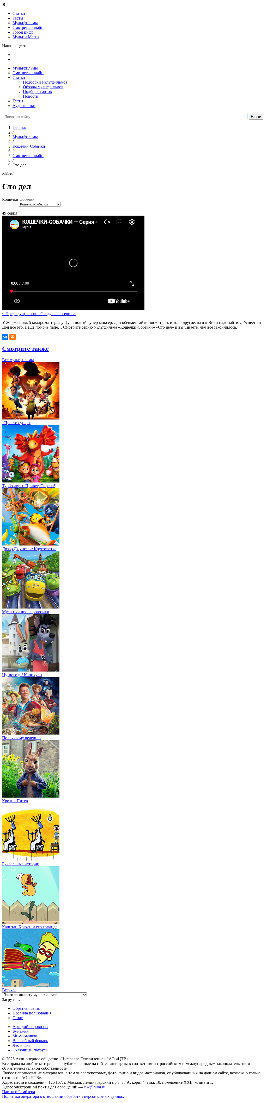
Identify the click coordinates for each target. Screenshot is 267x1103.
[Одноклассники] (12, 337)
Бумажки (21, 1031)
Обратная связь (26, 1008)
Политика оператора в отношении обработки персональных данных (63, 1096)
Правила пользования (32, 1013)
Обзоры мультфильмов (43, 87)
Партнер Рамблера (18, 1091)
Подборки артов (37, 91)
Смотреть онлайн (28, 73)
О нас (18, 1018)
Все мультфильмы (18, 360)
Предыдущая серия (21, 313)
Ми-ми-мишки (26, 1036)
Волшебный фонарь (30, 1040)
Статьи (19, 77)
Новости (30, 96)
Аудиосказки (24, 105)
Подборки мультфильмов (45, 82)
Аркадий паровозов (30, 1026)
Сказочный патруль (30, 1050)
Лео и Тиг (22, 1045)
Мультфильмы (25, 68)
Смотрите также (25, 348)
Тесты (18, 101)
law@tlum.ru (94, 1087)
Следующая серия (58, 313)
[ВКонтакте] (5, 337)
